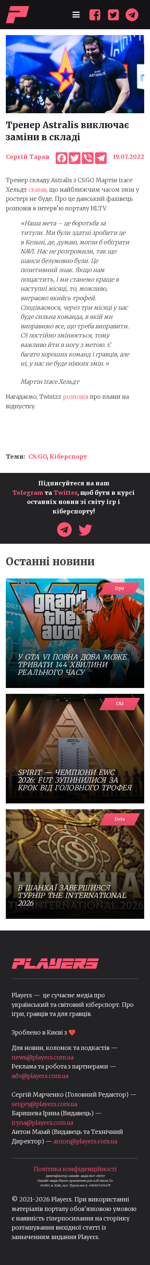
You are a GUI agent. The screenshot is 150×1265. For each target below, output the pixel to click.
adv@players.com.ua (40, 1075)
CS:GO (37, 456)
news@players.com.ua (43, 1057)
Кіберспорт (68, 456)
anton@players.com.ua (85, 1141)
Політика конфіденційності (75, 1169)
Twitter (65, 492)
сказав (37, 189)
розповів (75, 396)
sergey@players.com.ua (44, 1104)
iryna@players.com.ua (42, 1122)
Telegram (27, 492)
